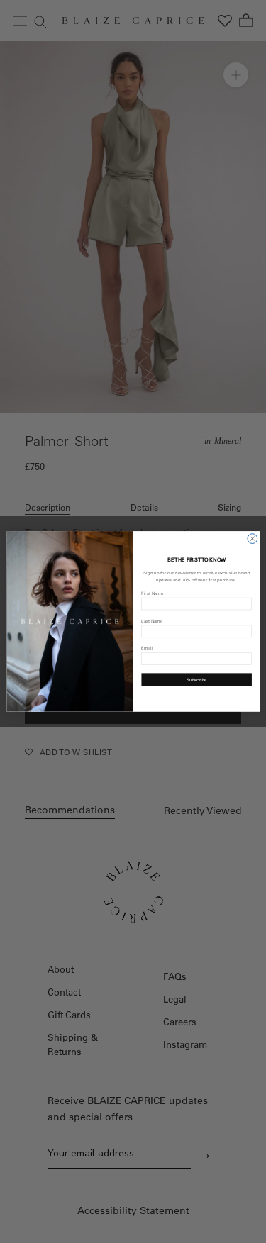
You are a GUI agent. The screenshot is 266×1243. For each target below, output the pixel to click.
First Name (152, 593)
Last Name (151, 620)
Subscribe (196, 679)
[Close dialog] (252, 539)
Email (147, 648)
